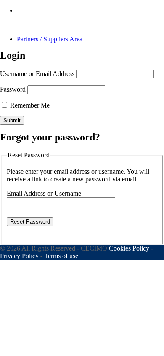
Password (13, 89)
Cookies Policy (129, 248)
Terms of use (61, 255)
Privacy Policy (19, 255)
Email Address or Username (44, 193)
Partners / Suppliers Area (49, 39)
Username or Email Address (37, 73)
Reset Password (30, 221)
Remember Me (29, 105)
